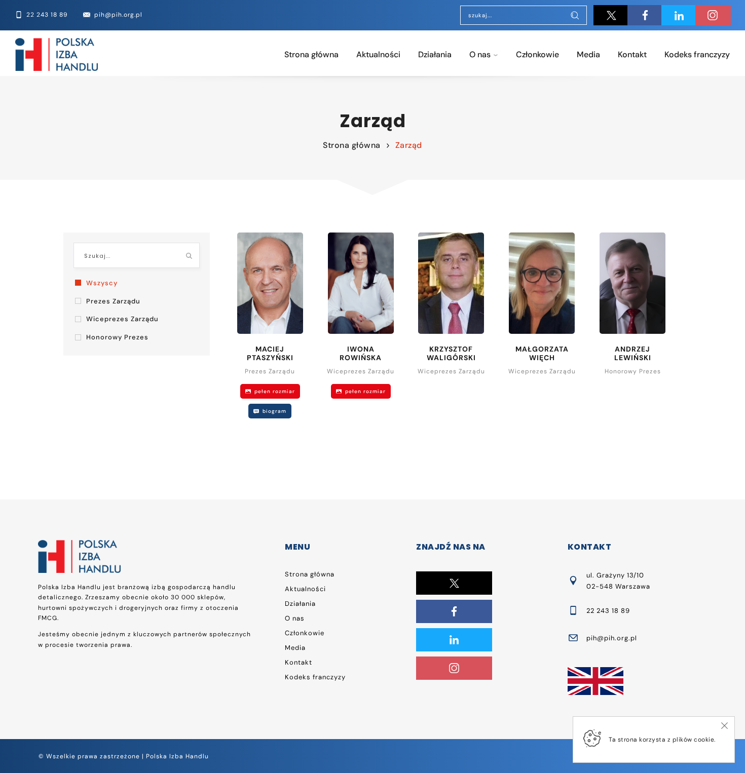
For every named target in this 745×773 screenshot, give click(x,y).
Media (588, 54)
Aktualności (378, 54)
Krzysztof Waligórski (451, 353)
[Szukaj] (574, 16)
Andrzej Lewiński (632, 353)
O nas (480, 54)
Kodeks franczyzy (697, 54)
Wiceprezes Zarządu (122, 319)
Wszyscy (102, 283)
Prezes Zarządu (113, 301)
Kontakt (632, 54)
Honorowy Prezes (117, 337)
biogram (273, 411)
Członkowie (537, 54)
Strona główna (311, 54)
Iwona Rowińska (361, 353)
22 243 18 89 (608, 610)
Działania (435, 54)
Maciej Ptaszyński (270, 353)
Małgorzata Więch (542, 353)
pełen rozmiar (273, 391)
